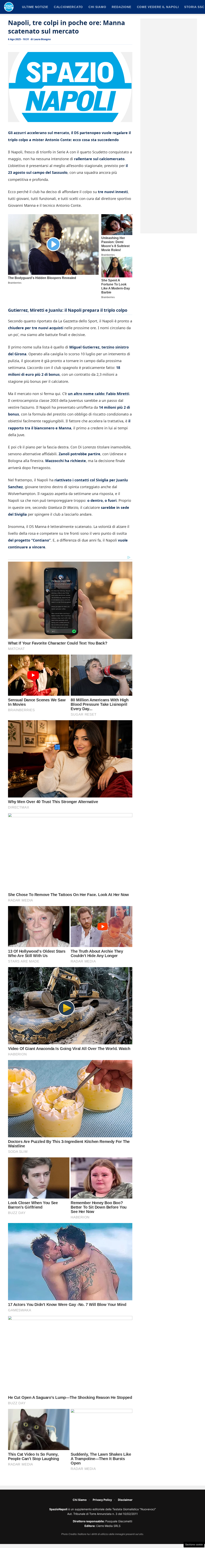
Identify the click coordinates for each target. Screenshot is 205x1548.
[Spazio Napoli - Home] (9, 7)
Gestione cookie (194, 1544)
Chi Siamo (80, 1499)
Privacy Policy (102, 1499)
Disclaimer (125, 1499)
